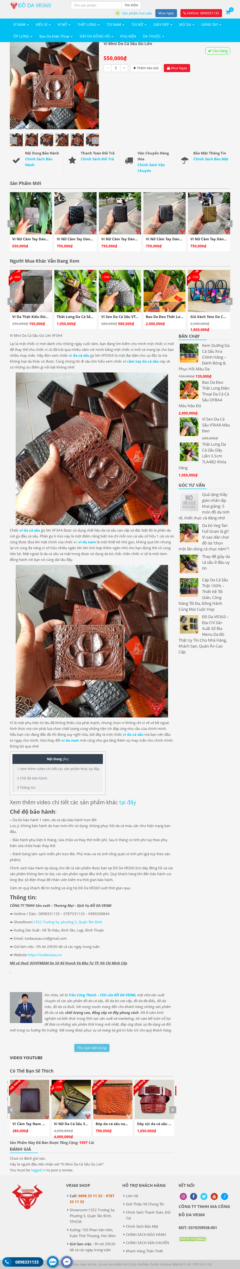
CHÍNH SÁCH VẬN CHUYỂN (147, 1242)
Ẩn (66, 759)
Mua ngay (166, 13)
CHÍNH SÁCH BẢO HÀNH (146, 1234)
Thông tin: (26, 787)
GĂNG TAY (210, 24)
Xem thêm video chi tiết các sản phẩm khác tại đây (58, 769)
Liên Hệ (132, 1195)
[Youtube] (214, 1196)
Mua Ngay (178, 68)
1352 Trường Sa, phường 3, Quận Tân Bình (67, 922)
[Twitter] (203, 1196)
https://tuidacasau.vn (45, 954)
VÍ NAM (19, 24)
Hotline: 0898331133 (202, 13)
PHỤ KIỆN (128, 36)
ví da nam (87, 542)
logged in (38, 1170)
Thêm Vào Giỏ (147, 68)
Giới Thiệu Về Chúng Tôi (145, 1204)
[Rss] (183, 1196)
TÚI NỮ (137, 24)
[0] (227, 11)
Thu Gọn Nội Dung (91, 1048)
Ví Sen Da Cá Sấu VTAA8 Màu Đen (48, 316)
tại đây (127, 802)
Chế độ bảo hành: (32, 778)
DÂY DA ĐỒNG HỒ (95, 36)
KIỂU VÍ (42, 24)
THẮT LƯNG (87, 24)
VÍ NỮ (63, 24)
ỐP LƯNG (21, 36)
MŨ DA (185, 24)
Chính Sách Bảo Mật (211, 159)
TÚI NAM (114, 24)
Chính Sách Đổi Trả (97, 159)
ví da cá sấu (79, 355)
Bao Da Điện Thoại (54, 36)
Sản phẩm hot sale (137, 13)
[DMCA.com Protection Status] (193, 1242)
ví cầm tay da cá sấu (141, 361)
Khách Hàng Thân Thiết (144, 1251)
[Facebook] (193, 1196)
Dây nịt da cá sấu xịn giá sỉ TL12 (88, 1123)
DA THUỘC (152, 36)
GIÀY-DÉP (162, 24)
